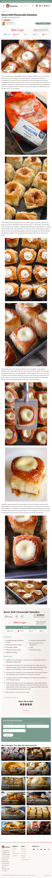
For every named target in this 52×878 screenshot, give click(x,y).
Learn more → (45, 30)
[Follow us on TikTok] (49, 6)
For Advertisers (25, 859)
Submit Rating (26, 710)
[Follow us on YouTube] (47, 6)
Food (13, 851)
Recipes (14, 849)
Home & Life (15, 853)
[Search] (33, 5)
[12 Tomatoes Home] (6, 846)
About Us (23, 849)
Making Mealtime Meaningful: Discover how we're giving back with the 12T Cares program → (27, 1)
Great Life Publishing (10, 875)
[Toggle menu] (3, 5)
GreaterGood (19, 875)
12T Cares (23, 851)
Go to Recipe (44, 23)
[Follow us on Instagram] (42, 6)
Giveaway (23, 853)
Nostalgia (14, 855)
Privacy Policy (47, 875)
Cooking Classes (23, 856)
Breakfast (4, 11)
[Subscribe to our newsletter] (37, 6)
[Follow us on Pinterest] (44, 6)
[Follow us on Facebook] (40, 6)
